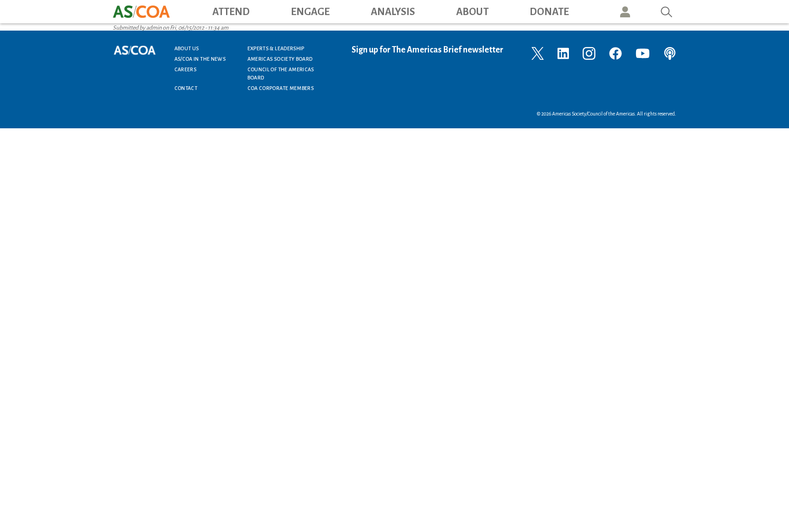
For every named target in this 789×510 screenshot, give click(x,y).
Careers (185, 69)
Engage (310, 11)
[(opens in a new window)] (537, 52)
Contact (186, 88)
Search (667, 11)
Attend (231, 11)
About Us (186, 48)
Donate (549, 11)
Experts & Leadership (276, 48)
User (625, 11)
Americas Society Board (280, 59)
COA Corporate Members (280, 88)
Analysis (393, 11)
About (472, 11)
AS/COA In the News (200, 59)
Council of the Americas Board (280, 73)
